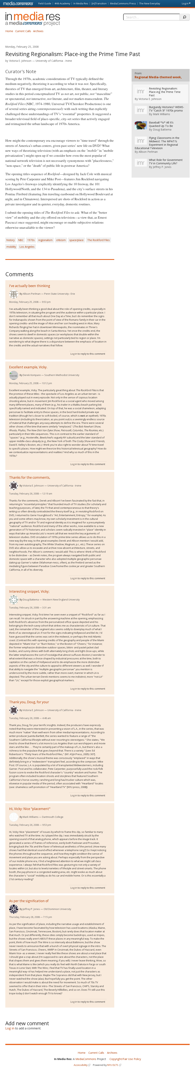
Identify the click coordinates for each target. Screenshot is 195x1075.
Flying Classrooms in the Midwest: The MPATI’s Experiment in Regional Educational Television (157, 143)
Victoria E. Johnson (20, 60)
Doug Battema (31, 599)
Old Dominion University (57, 909)
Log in (185, 3)
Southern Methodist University (61, 375)
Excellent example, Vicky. (28, 367)
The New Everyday (149, 3)
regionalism (45, 240)
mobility (11, 246)
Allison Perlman (32, 293)
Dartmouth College (52, 817)
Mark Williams (30, 817)
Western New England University (61, 599)
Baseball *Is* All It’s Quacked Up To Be (161, 124)
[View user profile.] (13, 294)
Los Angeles (27, 246)
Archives (38, 31)
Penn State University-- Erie (59, 293)
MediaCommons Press (123, 3)
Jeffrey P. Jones (31, 909)
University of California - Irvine (54, 60)
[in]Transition (99, 3)
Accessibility (80, 1065)
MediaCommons (85, 1059)
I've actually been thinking (29, 286)
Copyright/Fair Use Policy (125, 1059)
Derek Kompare (32, 375)
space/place (76, 240)
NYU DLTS (112, 1065)
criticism (61, 240)
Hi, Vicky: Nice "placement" (29, 809)
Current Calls (23, 31)
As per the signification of (29, 901)
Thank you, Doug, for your (29, 702)
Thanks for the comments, (29, 477)
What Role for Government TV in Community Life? (166, 161)
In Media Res (81, 3)
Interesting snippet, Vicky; (29, 591)
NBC (21, 240)
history (10, 240)
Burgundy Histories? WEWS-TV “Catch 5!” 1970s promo (166, 108)
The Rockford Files (98, 240)
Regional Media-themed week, (158, 77)
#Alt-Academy (62, 3)
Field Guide (44, 3)
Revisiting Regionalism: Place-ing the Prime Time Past (165, 92)
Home (9, 31)
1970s (31, 240)
